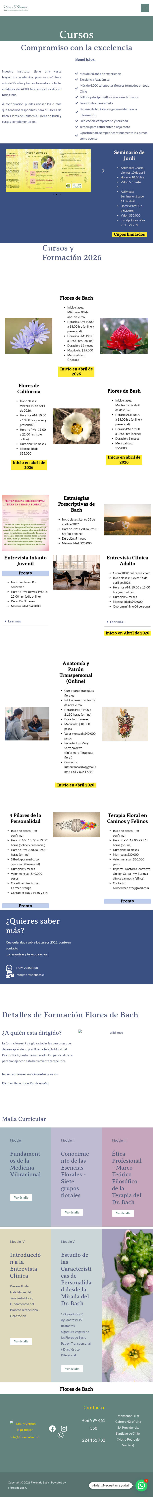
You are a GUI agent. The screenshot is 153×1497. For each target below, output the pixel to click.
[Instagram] (64, 1428)
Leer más (14, 621)
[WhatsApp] (60, 1435)
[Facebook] (52, 1428)
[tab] (25, 621)
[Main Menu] (145, 8)
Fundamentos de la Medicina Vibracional (25, 1164)
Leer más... (117, 622)
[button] (53, 194)
